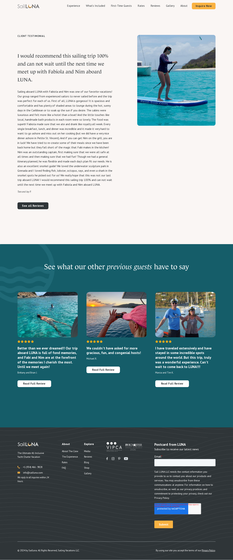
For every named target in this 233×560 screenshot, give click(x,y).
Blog (86, 462)
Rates (141, 5)
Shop (86, 467)
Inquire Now (204, 6)
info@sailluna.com (33, 472)
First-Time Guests (121, 5)
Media (87, 451)
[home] (28, 6)
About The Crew (70, 451)
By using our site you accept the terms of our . (186, 550)
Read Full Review (34, 383)
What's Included (95, 5)
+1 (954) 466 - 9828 (32, 467)
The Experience (70, 456)
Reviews (155, 5)
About (183, 5)
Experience (73, 5)
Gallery (170, 5)
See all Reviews (33, 205)
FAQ (64, 467)
